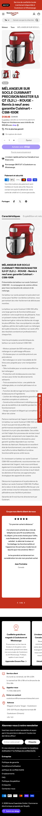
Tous (12, 27)
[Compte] (34, 14)
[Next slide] (24, 602)
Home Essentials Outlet (18, 803)
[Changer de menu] (3, 14)
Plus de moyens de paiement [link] (21, 152)
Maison (5, 27)
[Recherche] (36, 20)
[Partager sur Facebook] (14, 201)
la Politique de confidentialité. (24, 751)
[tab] (11, 217)
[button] (39, 408)
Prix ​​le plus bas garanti (14, 129)
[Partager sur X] (20, 201)
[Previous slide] (17, 602)
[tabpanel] (21, 361)
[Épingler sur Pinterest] (26, 201)
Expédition (6, 120)
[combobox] (21, 20)
